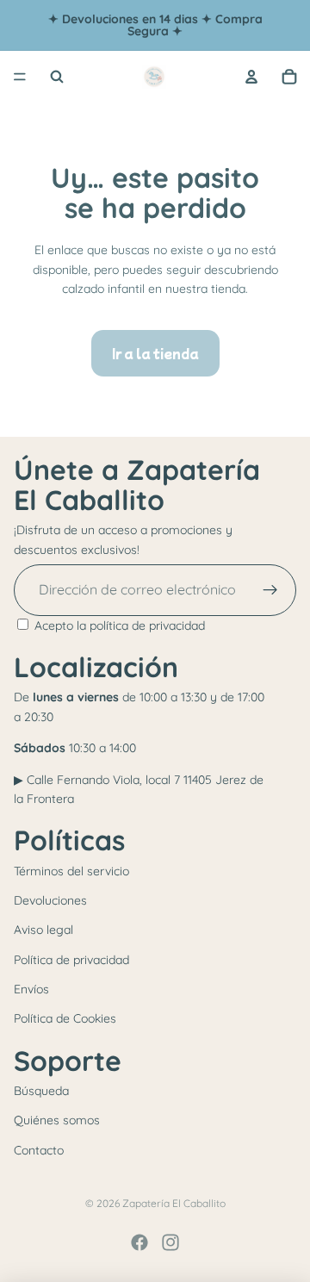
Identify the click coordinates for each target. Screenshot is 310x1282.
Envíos (31, 989)
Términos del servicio (71, 871)
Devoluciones (50, 900)
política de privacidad (147, 625)
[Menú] (20, 76)
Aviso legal (43, 929)
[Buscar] (57, 77)
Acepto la (119, 625)
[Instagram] (170, 1242)
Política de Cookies (65, 1018)
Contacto (39, 1150)
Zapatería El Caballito (174, 1203)
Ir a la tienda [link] (155, 353)
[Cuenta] (251, 77)
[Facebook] (139, 1242)
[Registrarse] (270, 590)
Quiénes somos (57, 1120)
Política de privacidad (71, 960)
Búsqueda (41, 1090)
